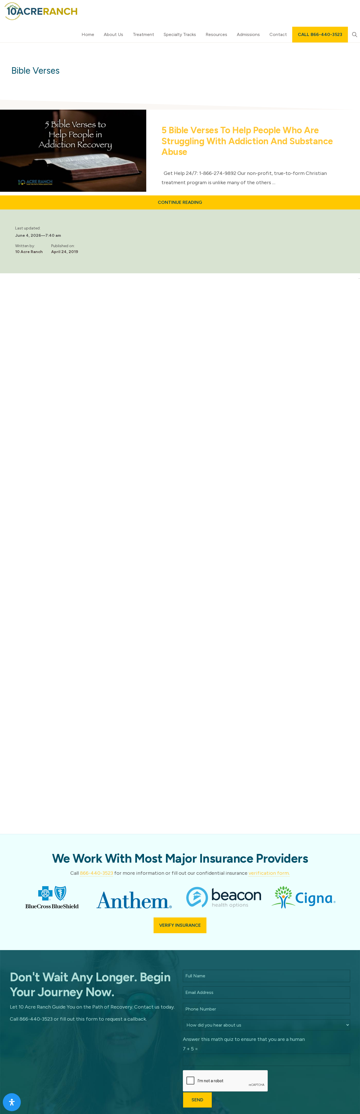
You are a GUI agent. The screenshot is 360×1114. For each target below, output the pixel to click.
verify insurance (180, 925)
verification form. (269, 873)
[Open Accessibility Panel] (12, 1102)
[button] (354, 34)
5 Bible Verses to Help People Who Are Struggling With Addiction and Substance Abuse (247, 141)
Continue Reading (195, 204)
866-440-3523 (96, 873)
